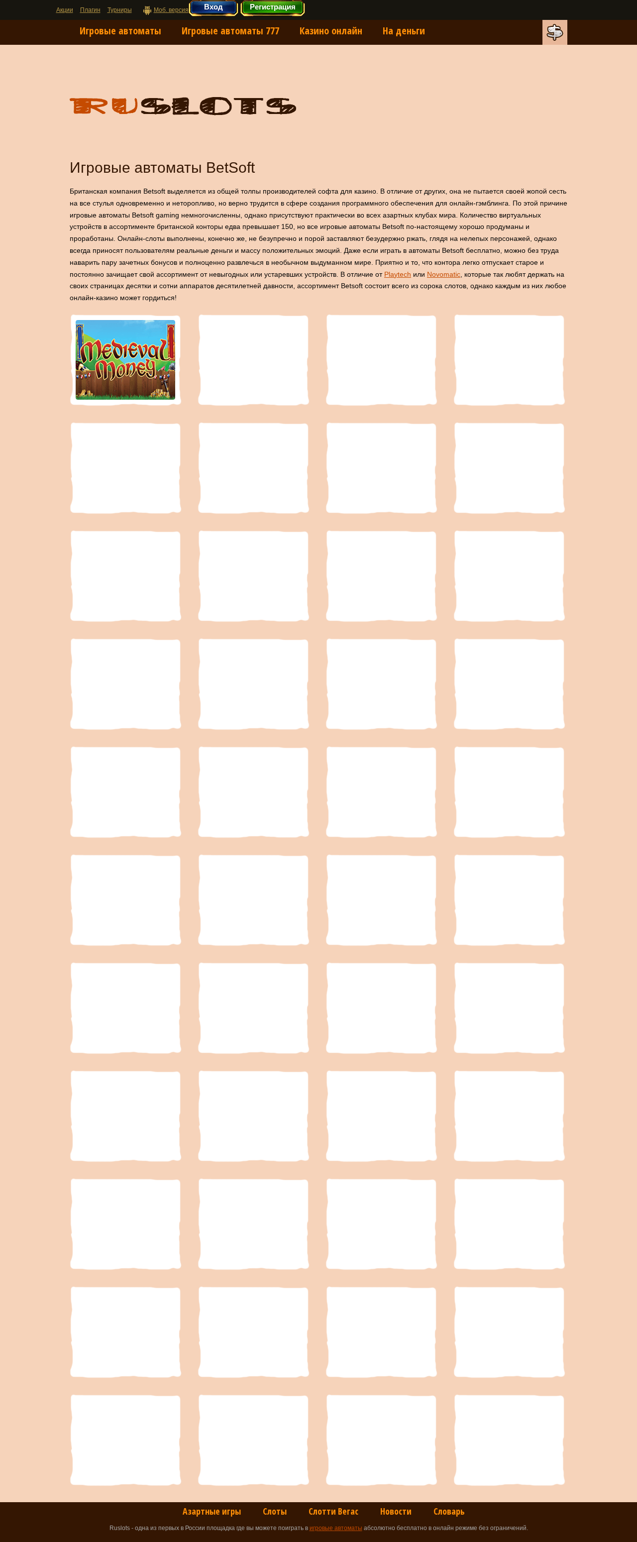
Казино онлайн (331, 30)
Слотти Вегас (333, 1511)
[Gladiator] (253, 1224)
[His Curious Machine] (253, 360)
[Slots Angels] (125, 792)
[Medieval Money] (125, 360)
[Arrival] (253, 1440)
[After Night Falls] (381, 1440)
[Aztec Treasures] (381, 1332)
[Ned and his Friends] (509, 576)
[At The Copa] (125, 1440)
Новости (396, 1511)
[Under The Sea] (509, 1008)
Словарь (449, 1511)
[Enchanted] (381, 1224)
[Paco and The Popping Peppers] (253, 576)
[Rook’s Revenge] (381, 684)
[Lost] (125, 576)
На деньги (404, 30)
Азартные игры (212, 1511)
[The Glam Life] (125, 900)
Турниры (119, 9)
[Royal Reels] (509, 360)
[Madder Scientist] (381, 468)
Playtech (397, 274)
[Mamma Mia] (253, 468)
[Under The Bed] (381, 1008)
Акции (64, 9)
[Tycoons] (253, 1008)
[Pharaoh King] (381, 360)
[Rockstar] (253, 684)
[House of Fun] (381, 1116)
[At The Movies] (509, 1332)
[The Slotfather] (253, 900)
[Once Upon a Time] (381, 576)
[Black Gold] (125, 1332)
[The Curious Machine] (381, 792)
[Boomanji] (509, 1224)
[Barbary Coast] (253, 1332)
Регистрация (273, 6)
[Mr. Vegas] (125, 684)
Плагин (90, 9)
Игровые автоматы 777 (230, 30)
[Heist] (509, 1116)
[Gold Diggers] (125, 1224)
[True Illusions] (125, 1008)
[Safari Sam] (509, 684)
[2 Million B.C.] (125, 468)
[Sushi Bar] (253, 792)
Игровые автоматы (120, 30)
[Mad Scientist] (509, 468)
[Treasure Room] (509, 900)
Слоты (275, 1511)
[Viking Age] (125, 1116)
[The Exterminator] (509, 792)
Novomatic (443, 274)
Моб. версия (171, 9)
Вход (213, 6)
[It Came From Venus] (253, 1116)
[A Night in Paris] (509, 1440)
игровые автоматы (336, 1528)
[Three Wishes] (381, 900)
